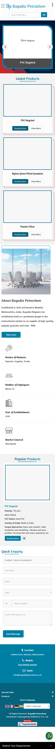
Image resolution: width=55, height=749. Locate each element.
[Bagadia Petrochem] (25, 6)
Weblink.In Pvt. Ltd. (40, 716)
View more (11, 334)
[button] (27, 664)
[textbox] (25, 14)
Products (5, 696)
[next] (50, 47)
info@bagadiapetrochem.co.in (27, 675)
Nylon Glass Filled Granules (27, 173)
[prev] (5, 47)
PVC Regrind (27, 62)
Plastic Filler (27, 226)
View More (36, 128)
